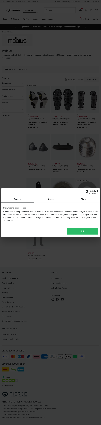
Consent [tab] (17, 199)
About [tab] (83, 199)
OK (82, 231)
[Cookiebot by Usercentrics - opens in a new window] (87, 192)
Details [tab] (51, 199)
